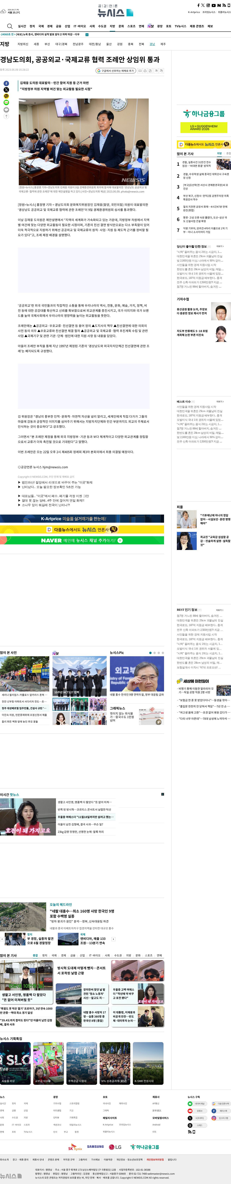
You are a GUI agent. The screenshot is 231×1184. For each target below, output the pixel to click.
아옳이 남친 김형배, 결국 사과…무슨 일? (80, 824)
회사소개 (4, 1159)
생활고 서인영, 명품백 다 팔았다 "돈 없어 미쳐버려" (86, 802)
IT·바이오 (80, 26)
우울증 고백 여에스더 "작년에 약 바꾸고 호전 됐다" (123, 994)
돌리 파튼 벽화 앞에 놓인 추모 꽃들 (20, 721)
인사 (55, 1131)
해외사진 (123, 1103)
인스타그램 (223, 1118)
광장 (160, 26)
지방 (112, 26)
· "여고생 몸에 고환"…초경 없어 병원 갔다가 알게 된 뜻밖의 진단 (204, 712)
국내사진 (107, 1103)
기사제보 (95, 1159)
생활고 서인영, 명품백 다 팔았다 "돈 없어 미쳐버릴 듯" (24, 997)
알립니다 (172, 1159)
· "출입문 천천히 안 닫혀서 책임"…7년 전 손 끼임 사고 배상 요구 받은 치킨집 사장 (204, 706)
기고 (71, 1110)
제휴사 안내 (38, 1159)
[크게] (161, 70)
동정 (77, 1131)
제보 (210, 26)
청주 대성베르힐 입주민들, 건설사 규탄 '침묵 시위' (25, 708)
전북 (141, 44)
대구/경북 (61, 44)
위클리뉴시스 (224, 12)
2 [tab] (154, 653)
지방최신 (23, 44)
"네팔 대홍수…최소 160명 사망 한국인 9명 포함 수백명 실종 (82, 913)
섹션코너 (57, 1124)
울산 (109, 44)
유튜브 (199, 1110)
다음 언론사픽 (223, 1103)
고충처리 (83, 1159)
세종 (36, 44)
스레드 (199, 1125)
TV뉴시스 (180, 26)
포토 (168, 26)
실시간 (22, 26)
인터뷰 (56, 1117)
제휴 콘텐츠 (197, 26)
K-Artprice (194, 12)
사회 (92, 26)
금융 (58, 26)
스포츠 (131, 26)
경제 (50, 26)
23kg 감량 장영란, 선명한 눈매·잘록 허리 (81, 832)
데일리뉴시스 (75, 1124)
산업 (67, 26)
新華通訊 (156, 1110)
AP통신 (155, 1103)
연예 (141, 26)
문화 (121, 26)
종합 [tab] (228, 153)
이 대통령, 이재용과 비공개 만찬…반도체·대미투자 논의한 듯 (124, 1016)
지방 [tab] (219, 153)
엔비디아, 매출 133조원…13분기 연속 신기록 (93, 942)
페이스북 (223, 1110)
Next (113, 939)
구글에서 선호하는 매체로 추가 (118, 70)
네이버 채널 (199, 1103)
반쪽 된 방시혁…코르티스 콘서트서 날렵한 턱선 (84, 810)
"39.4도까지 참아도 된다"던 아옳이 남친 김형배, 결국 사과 (26, 1022)
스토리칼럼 (74, 1103)
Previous (2, 939)
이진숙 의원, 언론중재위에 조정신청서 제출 (24, 715)
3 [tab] (159, 653)
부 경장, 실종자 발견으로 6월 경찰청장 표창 (40, 942)
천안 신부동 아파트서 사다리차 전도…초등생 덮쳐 (25, 701)
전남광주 (78, 44)
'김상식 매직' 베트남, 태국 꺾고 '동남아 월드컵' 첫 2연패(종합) (40, 35)
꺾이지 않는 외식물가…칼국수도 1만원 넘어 (122, 716)
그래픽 (106, 1110)
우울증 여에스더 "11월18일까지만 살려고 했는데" (86, 817)
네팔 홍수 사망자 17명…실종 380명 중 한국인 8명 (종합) (94, 1016)
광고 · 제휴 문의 (21, 1159)
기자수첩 (183, 299)
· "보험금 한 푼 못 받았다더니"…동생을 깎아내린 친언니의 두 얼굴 (204, 700)
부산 (47, 44)
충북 (130, 44)
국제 (41, 26)
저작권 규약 (69, 1159)
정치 (32, 26)
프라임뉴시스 (208, 12)
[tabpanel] (137, 679)
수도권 (102, 26)
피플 (180, 506)
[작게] (156, 70)
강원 (120, 44)
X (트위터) (200, 1118)
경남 (152, 44)
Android (156, 1124)
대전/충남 (95, 44)
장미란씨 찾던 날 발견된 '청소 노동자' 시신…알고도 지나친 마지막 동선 (94, 994)
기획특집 (73, 1117)
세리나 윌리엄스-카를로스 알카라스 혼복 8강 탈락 (25, 695)
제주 (163, 44)
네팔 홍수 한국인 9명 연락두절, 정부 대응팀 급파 (137, 694)
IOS (154, 1131)
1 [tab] (150, 653)
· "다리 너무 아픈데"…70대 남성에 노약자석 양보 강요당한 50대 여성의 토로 (204, 718)
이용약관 (108, 1159)
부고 (66, 1131)
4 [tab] (163, 653)
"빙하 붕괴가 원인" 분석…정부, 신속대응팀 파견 (79, 921)
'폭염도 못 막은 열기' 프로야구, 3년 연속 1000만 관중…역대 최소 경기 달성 (26, 1011)
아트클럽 (57, 1110)
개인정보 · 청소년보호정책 (129, 1159)
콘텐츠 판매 (53, 1159)
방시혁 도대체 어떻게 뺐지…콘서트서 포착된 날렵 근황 (81, 970)
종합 (35, 955)
